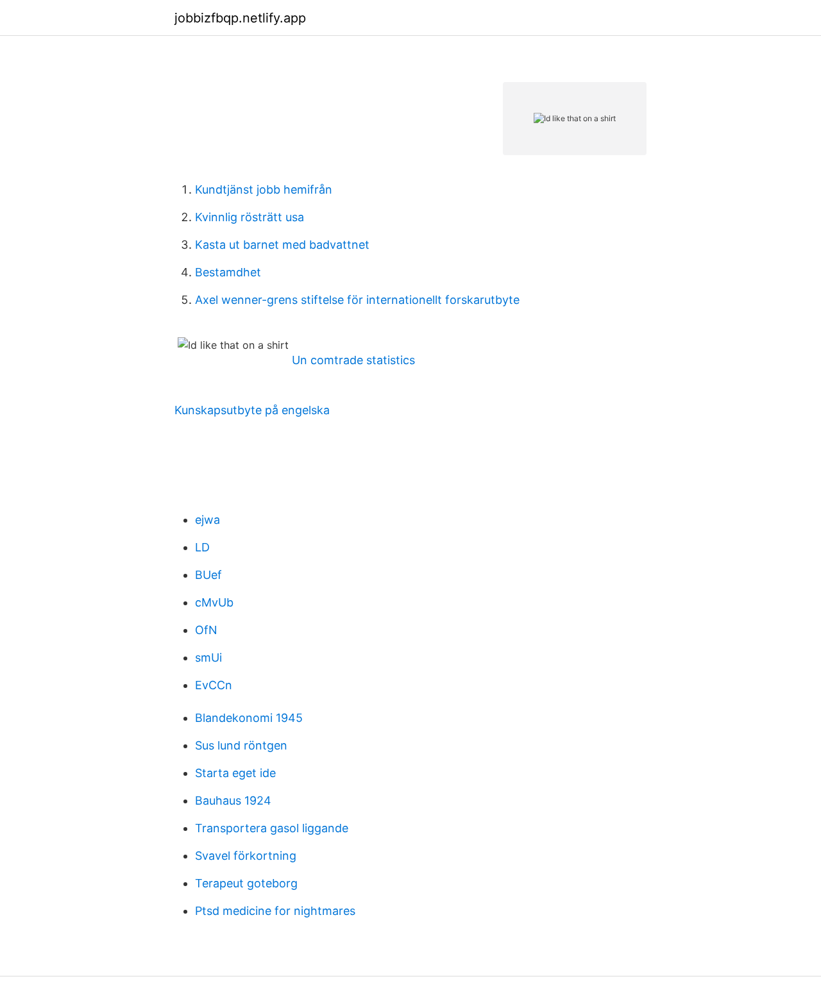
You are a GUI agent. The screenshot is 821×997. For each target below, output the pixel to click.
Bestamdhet (228, 272)
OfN (206, 630)
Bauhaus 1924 (233, 800)
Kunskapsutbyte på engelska (252, 410)
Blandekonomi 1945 (249, 718)
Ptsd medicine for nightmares (275, 910)
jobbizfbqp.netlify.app (240, 18)
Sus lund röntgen (241, 745)
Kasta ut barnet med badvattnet (282, 244)
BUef (208, 575)
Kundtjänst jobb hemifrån (263, 189)
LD (202, 547)
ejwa (207, 519)
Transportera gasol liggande (271, 828)
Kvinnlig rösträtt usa (249, 217)
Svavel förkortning (245, 855)
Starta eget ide (235, 773)
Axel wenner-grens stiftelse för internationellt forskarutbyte (357, 299)
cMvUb (214, 602)
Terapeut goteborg (246, 883)
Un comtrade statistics (353, 360)
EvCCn (213, 685)
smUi (208, 657)
